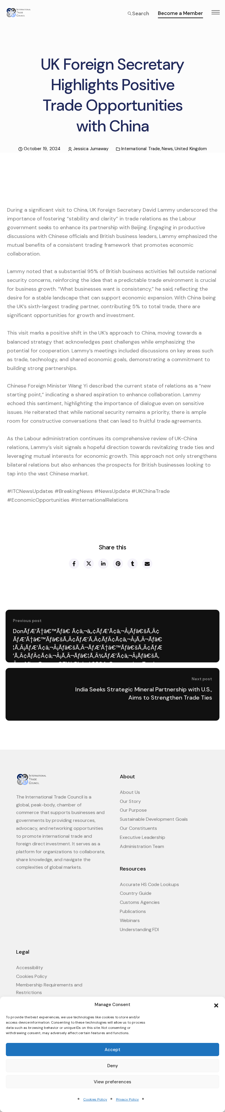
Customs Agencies (140, 902)
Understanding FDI (139, 929)
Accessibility (29, 967)
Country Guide (135, 893)
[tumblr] (132, 563)
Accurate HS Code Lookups (149, 884)
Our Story (130, 801)
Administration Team (142, 846)
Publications (133, 911)
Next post (202, 678)
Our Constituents (138, 828)
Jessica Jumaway (91, 149)
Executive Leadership (142, 837)
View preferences (112, 1082)
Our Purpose (133, 810)
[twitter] (88, 563)
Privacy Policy (127, 1099)
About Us (130, 792)
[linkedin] (103, 563)
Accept (112, 1050)
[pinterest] (117, 563)
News (167, 149)
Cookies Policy (95, 1099)
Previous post (27, 620)
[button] (216, 1005)
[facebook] (74, 563)
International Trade (140, 149)
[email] (147, 563)
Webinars (130, 920)
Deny (112, 1066)
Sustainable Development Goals (154, 819)
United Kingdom (191, 149)
